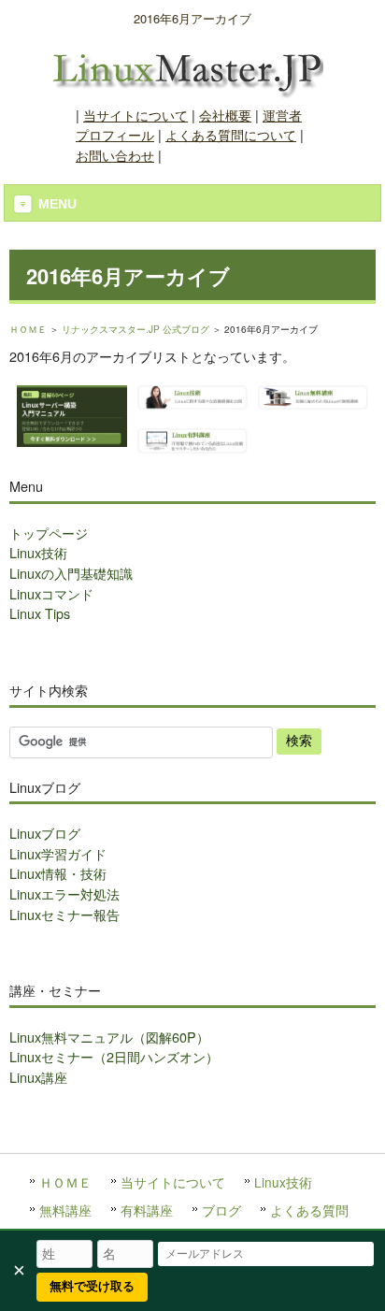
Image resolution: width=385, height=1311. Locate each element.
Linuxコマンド (51, 593)
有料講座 (147, 1210)
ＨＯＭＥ (28, 329)
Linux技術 (38, 552)
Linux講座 (38, 1077)
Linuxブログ (44, 833)
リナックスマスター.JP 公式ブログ (135, 329)
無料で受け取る (92, 1286)
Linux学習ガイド (58, 853)
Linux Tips (39, 613)
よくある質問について (230, 134)
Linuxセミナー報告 (64, 914)
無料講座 (65, 1210)
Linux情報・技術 (58, 873)
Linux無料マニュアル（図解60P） (109, 1036)
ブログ (221, 1210)
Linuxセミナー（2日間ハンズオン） (114, 1056)
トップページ (48, 532)
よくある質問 (309, 1210)
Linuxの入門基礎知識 (71, 573)
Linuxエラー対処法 (64, 893)
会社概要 (225, 114)
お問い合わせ (115, 155)
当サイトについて (135, 114)
